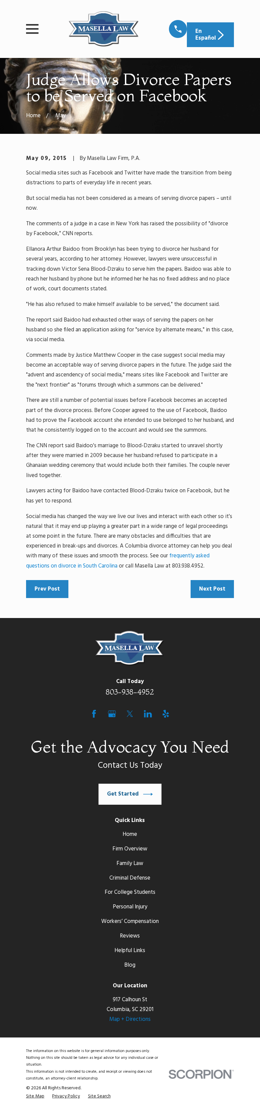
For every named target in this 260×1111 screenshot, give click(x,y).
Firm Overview (129, 848)
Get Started (123, 794)
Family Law (129, 863)
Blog (129, 965)
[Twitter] (130, 714)
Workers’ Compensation (130, 921)
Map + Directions (130, 1019)
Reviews (130, 936)
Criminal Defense (129, 878)
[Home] (103, 29)
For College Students (130, 892)
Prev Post (47, 589)
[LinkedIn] (148, 714)
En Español (205, 35)
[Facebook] (94, 714)
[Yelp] (166, 714)
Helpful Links (129, 950)
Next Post (212, 589)
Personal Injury (130, 906)
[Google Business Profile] (112, 714)
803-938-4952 (130, 692)
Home (130, 834)
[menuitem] (35, 1096)
